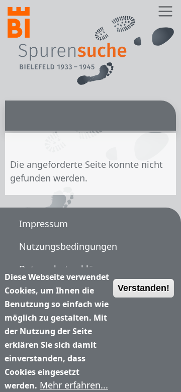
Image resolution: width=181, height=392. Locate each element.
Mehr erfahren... (74, 385)
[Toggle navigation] (165, 11)
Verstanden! (143, 288)
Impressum (43, 224)
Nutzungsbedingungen (68, 246)
